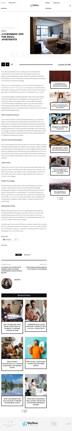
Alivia (17, 280)
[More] (12, 64)
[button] (70, 6)
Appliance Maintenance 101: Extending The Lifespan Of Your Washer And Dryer (60, 171)
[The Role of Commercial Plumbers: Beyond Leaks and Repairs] (60, 119)
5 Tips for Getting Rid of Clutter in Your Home (36, 268)
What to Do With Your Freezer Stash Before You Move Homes (60, 106)
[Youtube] (12, 421)
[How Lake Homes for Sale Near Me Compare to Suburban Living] (12, 385)
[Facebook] (3, 64)
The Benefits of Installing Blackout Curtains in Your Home (60, 85)
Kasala (13, 108)
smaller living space (17, 87)
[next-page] (25, 411)
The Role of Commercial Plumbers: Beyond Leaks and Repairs (60, 128)
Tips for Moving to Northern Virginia (60, 192)
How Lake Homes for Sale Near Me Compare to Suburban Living (12, 401)
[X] (7, 64)
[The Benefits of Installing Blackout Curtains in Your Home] (60, 77)
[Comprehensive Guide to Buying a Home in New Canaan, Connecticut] (36, 310)
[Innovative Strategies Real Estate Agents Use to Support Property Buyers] (36, 385)
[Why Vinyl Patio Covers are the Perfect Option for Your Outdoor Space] (60, 141)
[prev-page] (22, 411)
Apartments (27, 255)
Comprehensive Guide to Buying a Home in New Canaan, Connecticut (36, 326)
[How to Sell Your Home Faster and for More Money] (36, 348)
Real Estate (8, 28)
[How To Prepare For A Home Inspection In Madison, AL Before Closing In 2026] (12, 310)
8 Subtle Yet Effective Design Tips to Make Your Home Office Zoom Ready (11, 270)
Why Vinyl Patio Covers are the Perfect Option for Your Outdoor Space (60, 149)
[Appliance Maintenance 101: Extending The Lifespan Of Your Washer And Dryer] (60, 162)
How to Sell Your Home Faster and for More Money (35, 364)
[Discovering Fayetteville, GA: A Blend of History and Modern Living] (12, 348)
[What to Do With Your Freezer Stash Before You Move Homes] (60, 98)
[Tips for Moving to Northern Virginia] (60, 185)
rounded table (14, 197)
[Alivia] (6, 283)
